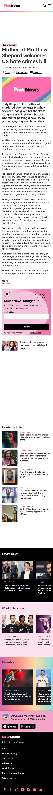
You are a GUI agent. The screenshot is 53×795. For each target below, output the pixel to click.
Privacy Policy (35, 333)
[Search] (44, 5)
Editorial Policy (9, 753)
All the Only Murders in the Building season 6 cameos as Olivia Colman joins (17, 588)
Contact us (7, 758)
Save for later (21, 72)
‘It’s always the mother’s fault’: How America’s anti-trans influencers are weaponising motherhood (34, 494)
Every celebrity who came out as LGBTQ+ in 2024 (34, 345)
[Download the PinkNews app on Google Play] (27, 726)
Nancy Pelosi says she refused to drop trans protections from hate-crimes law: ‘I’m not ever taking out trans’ (35, 457)
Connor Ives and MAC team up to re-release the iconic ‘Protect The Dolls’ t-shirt (16, 642)
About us (6, 748)
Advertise (7, 763)
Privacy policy (9, 778)
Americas (6, 284)
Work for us (8, 768)
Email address (13, 312)
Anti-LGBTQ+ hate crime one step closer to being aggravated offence (35, 511)
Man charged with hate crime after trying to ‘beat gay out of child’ (34, 474)
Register (26, 326)
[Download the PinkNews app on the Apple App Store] (10, 726)
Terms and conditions (13, 773)
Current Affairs (9, 45)
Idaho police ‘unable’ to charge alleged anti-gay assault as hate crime (35, 437)
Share (7, 72)
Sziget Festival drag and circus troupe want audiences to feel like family (17, 696)
